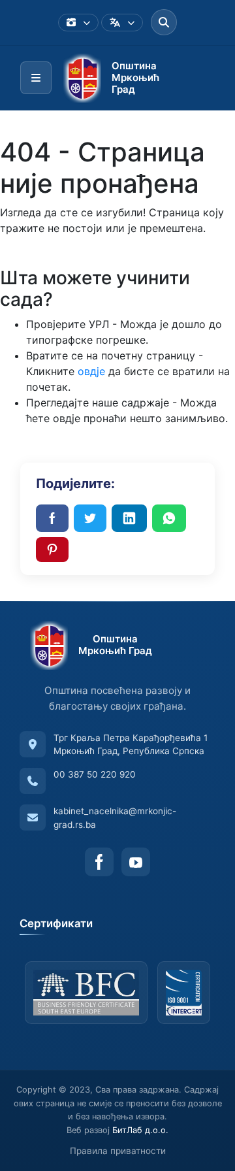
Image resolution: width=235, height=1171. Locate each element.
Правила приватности (118, 1151)
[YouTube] (135, 862)
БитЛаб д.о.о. (140, 1130)
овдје (91, 371)
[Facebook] (99, 862)
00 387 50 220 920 (95, 774)
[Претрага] (164, 22)
